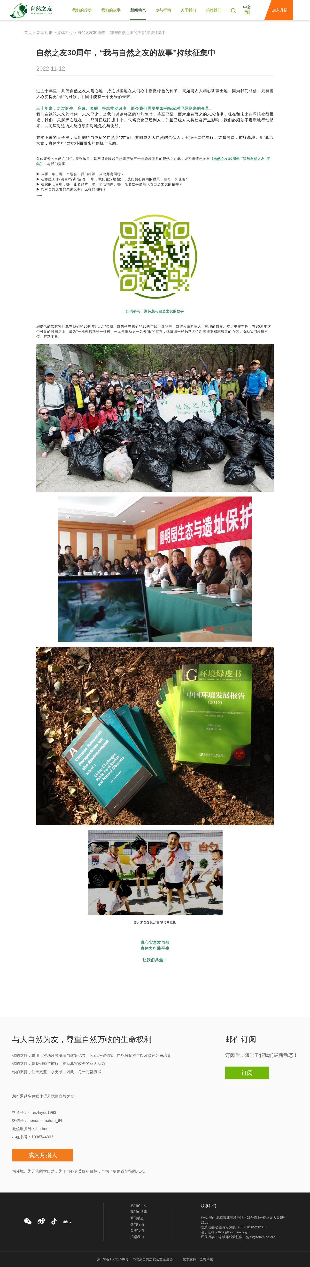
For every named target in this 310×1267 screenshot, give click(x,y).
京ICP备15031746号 (112, 1259)
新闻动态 (138, 10)
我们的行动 (82, 10)
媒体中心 (65, 33)
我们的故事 (111, 10)
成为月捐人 (42, 1155)
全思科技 (206, 1259)
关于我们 (188, 10)
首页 (28, 33)
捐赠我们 (213, 10)
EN (247, 13)
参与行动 (163, 10)
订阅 (247, 1072)
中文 (247, 7)
